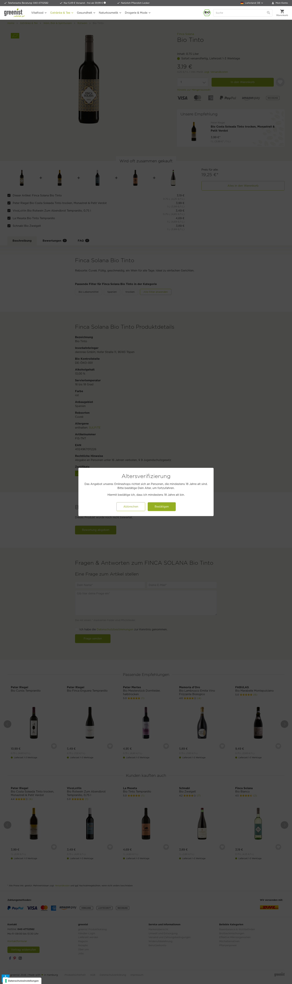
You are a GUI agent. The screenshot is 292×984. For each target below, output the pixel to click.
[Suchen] (268, 13)
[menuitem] (280, 3)
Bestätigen (162, 506)
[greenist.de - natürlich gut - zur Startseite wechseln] (14, 13)
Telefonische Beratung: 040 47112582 (28, 3)
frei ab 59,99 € (95, 3)
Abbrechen (130, 506)
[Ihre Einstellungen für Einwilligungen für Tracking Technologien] (22, 981)
